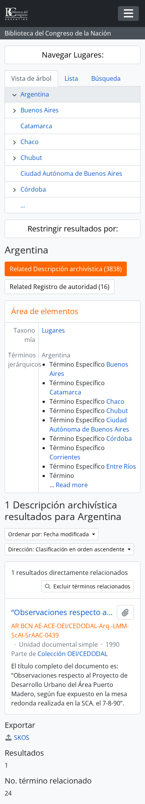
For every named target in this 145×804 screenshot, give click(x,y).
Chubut (31, 157)
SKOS (21, 737)
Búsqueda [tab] (106, 78)
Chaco (29, 142)
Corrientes (64, 457)
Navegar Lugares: (73, 54)
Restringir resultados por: (72, 228)
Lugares (53, 330)
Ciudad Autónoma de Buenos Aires (71, 173)
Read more (72, 485)
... (22, 205)
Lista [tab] (71, 78)
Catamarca (36, 126)
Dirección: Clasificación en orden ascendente (67, 549)
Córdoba (33, 189)
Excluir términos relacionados (91, 586)
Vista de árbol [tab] (31, 78)
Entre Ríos (121, 466)
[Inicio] (19, 14)
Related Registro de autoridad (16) (59, 286)
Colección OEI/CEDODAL (72, 653)
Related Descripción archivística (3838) (66, 269)
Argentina (34, 94)
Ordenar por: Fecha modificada (49, 534)
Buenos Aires (39, 110)
